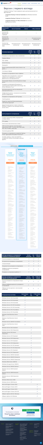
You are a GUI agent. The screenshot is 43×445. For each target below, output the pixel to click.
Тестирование (24, 3)
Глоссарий (35, 427)
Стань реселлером (34, 3)
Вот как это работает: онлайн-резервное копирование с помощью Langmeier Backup (23, 434)
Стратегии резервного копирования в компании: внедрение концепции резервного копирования (23, 429)
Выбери (10, 162)
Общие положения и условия (37, 435)
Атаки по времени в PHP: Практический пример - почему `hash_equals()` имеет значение (24, 425)
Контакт (29, 3)
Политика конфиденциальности (37, 433)
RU (41, 3)
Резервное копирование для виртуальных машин (9, 432)
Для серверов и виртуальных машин (25, 145)
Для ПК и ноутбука (14, 145)
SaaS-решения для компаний (8, 434)
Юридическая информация (36, 431)
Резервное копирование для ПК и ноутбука (9, 424)
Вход (39, 3)
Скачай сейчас (31, 412)
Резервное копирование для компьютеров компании (9, 427)
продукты (19, 3)
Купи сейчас (31, 410)
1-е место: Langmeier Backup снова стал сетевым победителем (23, 437)
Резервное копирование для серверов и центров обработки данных (9, 429)
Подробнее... (22, 439)
